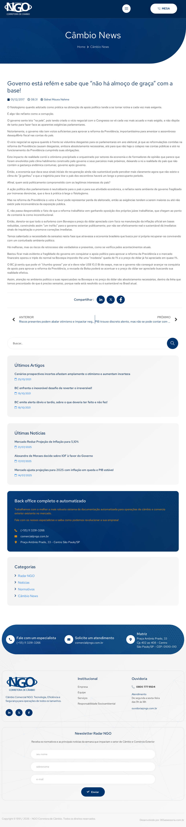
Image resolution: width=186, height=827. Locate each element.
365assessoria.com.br (172, 820)
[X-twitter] (19, 712)
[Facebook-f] (28, 712)
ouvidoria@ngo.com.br (144, 708)
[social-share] (101, 300)
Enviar (95, 792)
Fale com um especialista (36, 638)
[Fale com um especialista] (10, 639)
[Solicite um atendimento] (68, 639)
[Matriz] (130, 639)
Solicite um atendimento (94, 638)
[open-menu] (126, 8)
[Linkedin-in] (9, 712)
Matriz (142, 634)
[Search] (172, 343)
